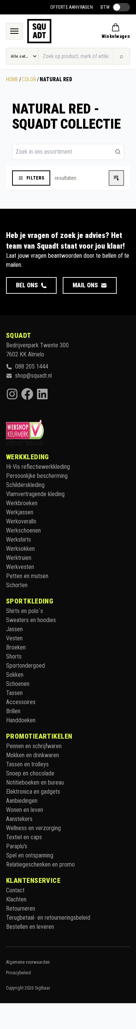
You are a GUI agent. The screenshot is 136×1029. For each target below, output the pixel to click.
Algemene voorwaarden (28, 962)
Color (29, 79)
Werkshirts (18, 539)
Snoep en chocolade (30, 773)
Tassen (14, 693)
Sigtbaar (42, 988)
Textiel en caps (24, 837)
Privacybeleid (18, 972)
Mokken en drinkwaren (32, 755)
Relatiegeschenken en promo (40, 864)
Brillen (13, 711)
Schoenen (17, 683)
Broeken (16, 647)
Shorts (14, 656)
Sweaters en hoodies (31, 620)
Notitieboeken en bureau (35, 782)
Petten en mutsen (27, 576)
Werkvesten (20, 566)
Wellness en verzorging (33, 828)
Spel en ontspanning (29, 855)
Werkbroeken (21, 503)
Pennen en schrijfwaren (34, 746)
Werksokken (20, 548)
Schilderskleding (25, 484)
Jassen (14, 629)
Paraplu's (16, 846)
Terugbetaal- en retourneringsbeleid (48, 917)
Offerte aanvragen (71, 7)
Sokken (14, 674)
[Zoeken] (118, 152)
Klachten (16, 899)
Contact (15, 890)
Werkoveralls (21, 521)
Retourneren (20, 908)
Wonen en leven (24, 809)
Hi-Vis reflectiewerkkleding (38, 466)
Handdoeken (21, 720)
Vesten (14, 638)
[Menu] (14, 31)
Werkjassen (19, 512)
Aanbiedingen (21, 800)
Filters (35, 178)
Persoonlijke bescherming (37, 475)
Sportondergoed (25, 665)
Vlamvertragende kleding (35, 494)
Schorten (17, 585)
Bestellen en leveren (30, 926)
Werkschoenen (23, 530)
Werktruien (18, 557)
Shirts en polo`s (24, 611)
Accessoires (21, 702)
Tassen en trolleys (27, 764)
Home (12, 79)
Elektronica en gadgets (33, 791)
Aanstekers (19, 819)
